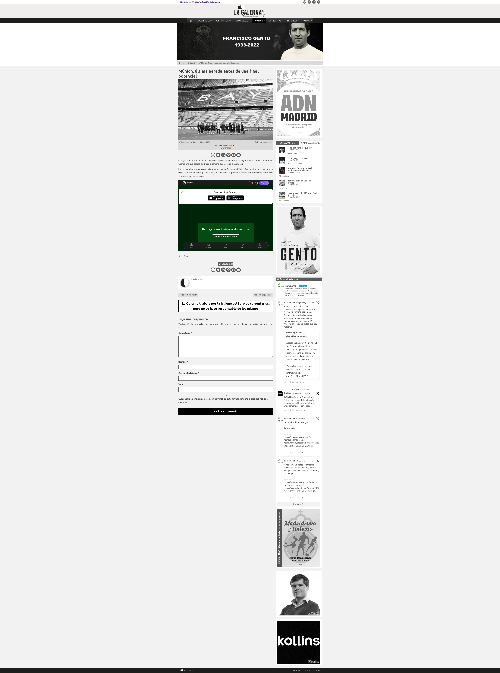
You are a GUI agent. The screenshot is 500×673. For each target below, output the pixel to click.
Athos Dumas (284, 201)
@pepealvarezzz (309, 397)
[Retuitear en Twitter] (290, 389)
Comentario (185, 333)
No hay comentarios (264, 142)
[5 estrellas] (230, 148)
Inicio (183, 63)
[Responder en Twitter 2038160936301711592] (285, 410)
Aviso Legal (297, 670)
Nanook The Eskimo (295, 164)
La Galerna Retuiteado (300, 389)
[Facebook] (213, 155)
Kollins (287, 393)
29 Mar (311, 303)
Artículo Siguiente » (263, 295)
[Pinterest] (228, 155)
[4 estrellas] (228, 148)
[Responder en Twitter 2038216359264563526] (285, 453)
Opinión (193, 63)
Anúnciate (316, 670)
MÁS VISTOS (288, 143)
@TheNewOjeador (292, 397)
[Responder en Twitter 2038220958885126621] (285, 382)
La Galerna (194, 142)
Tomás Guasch (293, 153)
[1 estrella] (222, 148)
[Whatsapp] (233, 155)
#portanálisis (290, 428)
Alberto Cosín (284, 176)
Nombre (183, 362)
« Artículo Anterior (188, 295)
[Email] (238, 155)
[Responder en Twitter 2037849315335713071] (285, 498)
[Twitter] (218, 155)
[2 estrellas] (224, 148)
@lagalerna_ (301, 303)
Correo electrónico (188, 373)
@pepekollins (297, 393)
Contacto (307, 670)
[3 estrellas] (226, 148)
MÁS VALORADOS (311, 143)
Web (180, 384)
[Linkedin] (223, 155)
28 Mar (311, 461)
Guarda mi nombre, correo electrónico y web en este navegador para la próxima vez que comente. (223, 400)
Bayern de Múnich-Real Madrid (242, 169)
